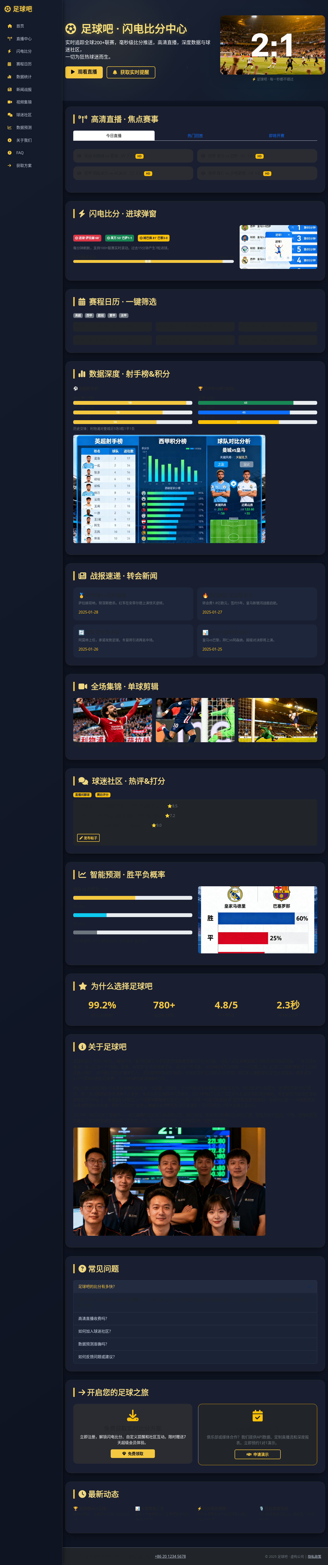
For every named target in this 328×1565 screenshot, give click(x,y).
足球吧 (22, 9)
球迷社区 (24, 114)
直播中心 (24, 38)
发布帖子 (90, 838)
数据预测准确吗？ (93, 1344)
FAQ (20, 152)
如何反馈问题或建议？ (97, 1356)
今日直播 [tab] (113, 135)
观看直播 (87, 72)
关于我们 (24, 140)
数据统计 (24, 76)
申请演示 (261, 1454)
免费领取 (135, 1453)
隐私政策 (314, 1556)
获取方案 (24, 165)
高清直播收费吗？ (93, 1318)
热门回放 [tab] (195, 135)
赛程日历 (24, 64)
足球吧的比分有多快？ (97, 1286)
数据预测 (24, 127)
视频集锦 (24, 102)
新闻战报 (24, 89)
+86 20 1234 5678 (170, 1556)
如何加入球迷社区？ (95, 1331)
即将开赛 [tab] (276, 135)
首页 (20, 26)
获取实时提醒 (134, 72)
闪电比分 (24, 51)
